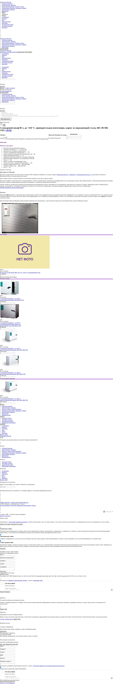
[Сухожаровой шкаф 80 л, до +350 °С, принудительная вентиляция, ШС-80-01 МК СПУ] (9, 344)
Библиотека (5, 11)
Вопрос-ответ (4, 434)
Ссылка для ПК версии (6, 619)
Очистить (2, 86)
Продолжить (3, 631)
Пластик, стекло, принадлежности (11, 409)
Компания (2, 424)
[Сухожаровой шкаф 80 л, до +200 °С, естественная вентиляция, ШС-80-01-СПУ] (9, 294)
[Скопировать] (1, 124)
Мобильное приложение (9, 422)
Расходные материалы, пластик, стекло (13, 6)
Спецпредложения (7, 3)
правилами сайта (38, 580)
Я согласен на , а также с (21, 580)
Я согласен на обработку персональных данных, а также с (32, 666)
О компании (5, 17)
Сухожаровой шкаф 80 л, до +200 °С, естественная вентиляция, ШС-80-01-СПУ (12, 299)
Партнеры (5, 23)
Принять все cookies (5, 524)
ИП (17, 644)
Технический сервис (7, 24)
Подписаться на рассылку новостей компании (13, 668)
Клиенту (2, 416)
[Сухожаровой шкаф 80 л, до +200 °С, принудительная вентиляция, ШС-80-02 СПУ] (10, 368)
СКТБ (9, 130)
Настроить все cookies (16, 524)
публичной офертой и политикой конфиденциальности (48, 666)
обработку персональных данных (17, 580)
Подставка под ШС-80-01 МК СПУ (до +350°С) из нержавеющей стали (20, 272)
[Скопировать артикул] (4, 138)
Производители (6, 21)
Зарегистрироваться (10, 681)
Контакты (4, 27)
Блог (3, 20)
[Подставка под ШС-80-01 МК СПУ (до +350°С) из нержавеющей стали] (25, 268)
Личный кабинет (4, 49)
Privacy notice (108, 511)
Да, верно (2, 91)
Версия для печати (5, 516)
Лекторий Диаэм (6, 418)
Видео (3, 431)
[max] (3, 34)
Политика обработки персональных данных (23, 505)
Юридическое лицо (10, 644)
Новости (4, 18)
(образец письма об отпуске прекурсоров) (12, 187)
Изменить (8, 91)
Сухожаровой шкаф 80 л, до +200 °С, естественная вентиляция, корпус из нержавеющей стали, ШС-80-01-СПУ (10, 324)
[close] (112, 511)
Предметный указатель (8, 9)
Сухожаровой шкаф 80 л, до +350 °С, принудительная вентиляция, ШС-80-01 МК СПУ (14, 349)
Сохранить (2, 548)
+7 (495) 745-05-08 (15, 502)
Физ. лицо (2, 644)
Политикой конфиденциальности (18, 522)
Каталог (2, 404)
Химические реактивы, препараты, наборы (14, 8)
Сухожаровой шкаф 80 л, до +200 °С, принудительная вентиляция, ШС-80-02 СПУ (13, 373)
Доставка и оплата (7, 26)
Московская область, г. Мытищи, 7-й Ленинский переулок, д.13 (75, 174)
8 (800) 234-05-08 (5, 502)
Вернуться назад (4, 122)
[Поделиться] (4, 125)
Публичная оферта (5, 505)
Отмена (2, 681)
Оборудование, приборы (9, 5)
